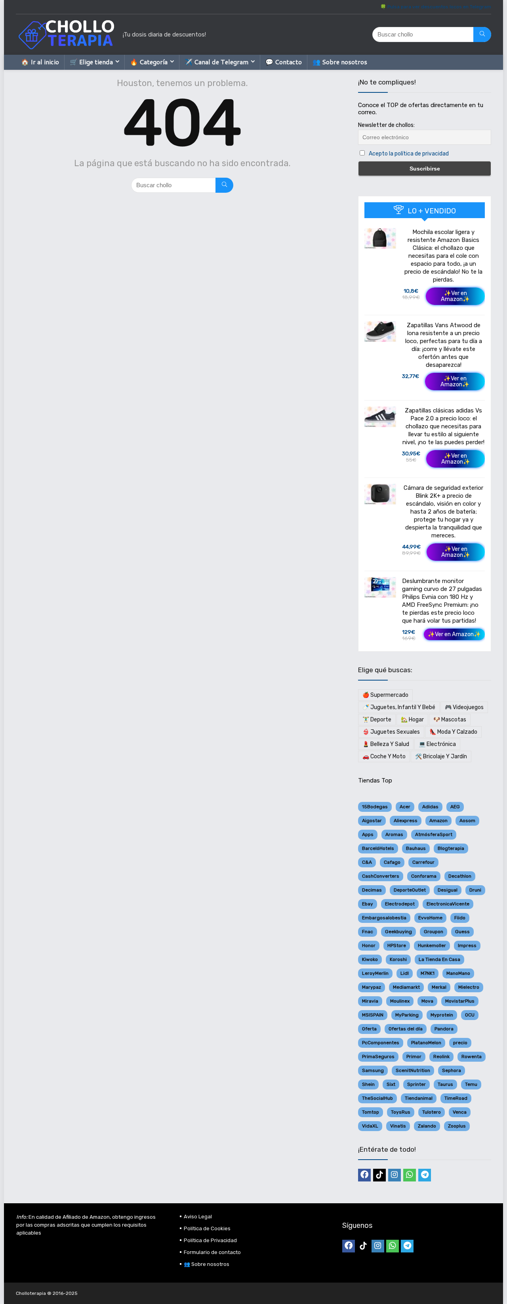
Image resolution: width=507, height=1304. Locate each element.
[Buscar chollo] (482, 34)
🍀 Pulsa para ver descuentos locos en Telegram (435, 7)
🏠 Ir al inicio (40, 61)
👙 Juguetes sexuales (391, 732)
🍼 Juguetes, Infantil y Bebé (398, 707)
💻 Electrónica (437, 744)
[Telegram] (424, 1175)
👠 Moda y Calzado (453, 732)
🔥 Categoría (149, 61)
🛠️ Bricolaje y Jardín (441, 756)
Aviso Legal (198, 1217)
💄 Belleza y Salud (385, 744)
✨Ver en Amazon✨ (455, 296)
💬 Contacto (283, 61)
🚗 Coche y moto (384, 756)
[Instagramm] (394, 1175)
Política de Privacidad (210, 1240)
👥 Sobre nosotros (340, 61)
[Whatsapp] (409, 1175)
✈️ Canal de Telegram (216, 61)
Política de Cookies (207, 1228)
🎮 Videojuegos (464, 707)
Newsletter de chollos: (386, 125)
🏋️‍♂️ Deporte (376, 719)
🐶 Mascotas (449, 719)
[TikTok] (379, 1175)
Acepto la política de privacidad (409, 153)
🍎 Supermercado (385, 695)
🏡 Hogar (412, 719)
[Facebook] (364, 1175)
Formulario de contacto (212, 1252)
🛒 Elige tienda (91, 61)
